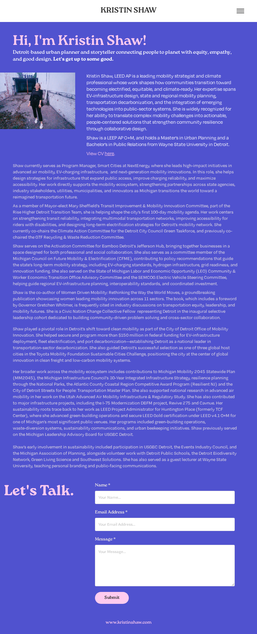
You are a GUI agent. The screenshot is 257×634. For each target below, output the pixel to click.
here (109, 153)
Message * (105, 539)
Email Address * (111, 512)
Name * (102, 485)
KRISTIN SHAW (129, 10)
